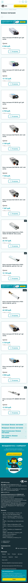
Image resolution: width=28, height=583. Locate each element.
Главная (4, 554)
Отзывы (14, 554)
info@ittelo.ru (6, 542)
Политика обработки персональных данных (12, 562)
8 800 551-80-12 (6, 541)
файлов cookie (14, 575)
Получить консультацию (20, 6)
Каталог (6, 9)
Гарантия (11, 557)
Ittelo (2, 9)
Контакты (4, 557)
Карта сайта (4, 559)
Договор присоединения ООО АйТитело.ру (12, 565)
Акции (16, 557)
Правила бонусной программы (9, 568)
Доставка (20, 554)
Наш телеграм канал (22, 548)
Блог (9, 554)
